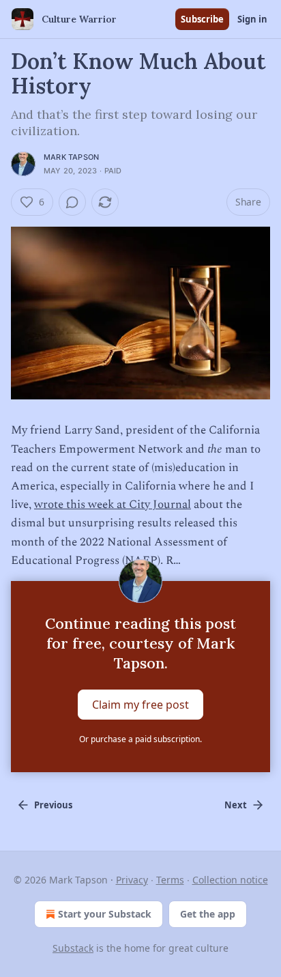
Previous (53, 805)
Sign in (252, 19)
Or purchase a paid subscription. (140, 739)
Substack (73, 947)
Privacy (132, 879)
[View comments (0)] (72, 202)
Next (235, 805)
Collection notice (230, 879)
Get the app (207, 913)
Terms (170, 879)
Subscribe (202, 19)
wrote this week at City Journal (112, 504)
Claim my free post (140, 703)
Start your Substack (104, 913)
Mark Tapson (71, 157)
